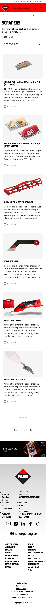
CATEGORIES (11, 44)
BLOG (20, 508)
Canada (8, 553)
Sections (16, 15)
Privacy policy (21, 586)
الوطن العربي (33, 567)
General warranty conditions (22, 592)
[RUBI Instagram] (15, 524)
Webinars (5, 500)
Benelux (8, 550)
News (21, 506)
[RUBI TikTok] (37, 524)
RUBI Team (23, 494)
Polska (31, 547)
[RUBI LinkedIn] (23, 524)
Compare (11, 106)
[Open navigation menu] (41, 7)
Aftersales (6, 517)
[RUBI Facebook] (30, 524)
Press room (23, 511)
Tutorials (5, 497)
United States (34, 558)
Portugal (32, 550)
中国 (30, 570)
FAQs (20, 500)
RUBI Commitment (7, 507)
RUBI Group (23, 503)
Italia (30, 544)
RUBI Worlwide (6, 512)
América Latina (11, 544)
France (8, 567)
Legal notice (22, 583)
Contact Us (23, 491)
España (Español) (12, 564)
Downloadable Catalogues (29, 497)
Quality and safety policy (22, 597)
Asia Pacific (10, 547)
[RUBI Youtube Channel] (8, 524)
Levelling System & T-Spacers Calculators (31, 515)
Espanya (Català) (12, 561)
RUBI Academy (5, 492)
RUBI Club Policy (22, 594)
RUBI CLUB (5, 503)
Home (5, 15)
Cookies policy (21, 589)
